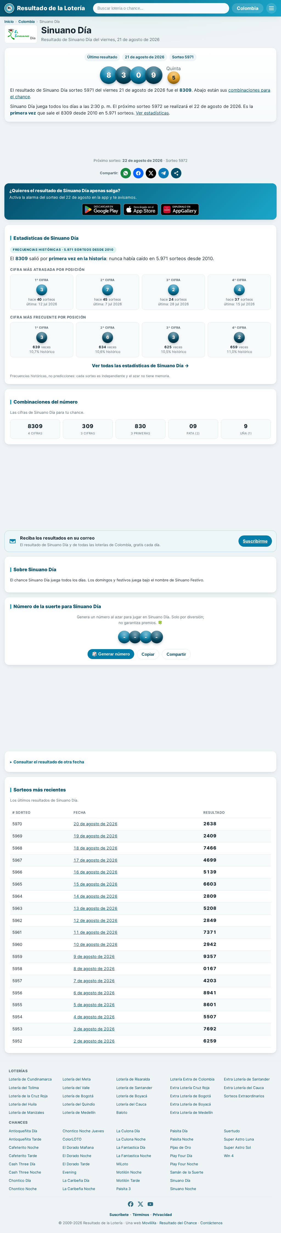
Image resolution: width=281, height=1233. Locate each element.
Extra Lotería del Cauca (244, 1087)
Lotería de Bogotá (78, 1096)
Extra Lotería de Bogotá (190, 1096)
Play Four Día (181, 1155)
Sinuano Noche (183, 1188)
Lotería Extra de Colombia (192, 1079)
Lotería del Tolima (24, 1087)
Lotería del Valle (76, 1087)
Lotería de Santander (134, 1087)
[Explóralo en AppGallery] (180, 209)
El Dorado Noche (77, 1155)
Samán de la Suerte (186, 1172)
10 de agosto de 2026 (95, 944)
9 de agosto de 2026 (94, 956)
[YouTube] (150, 1204)
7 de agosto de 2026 (94, 980)
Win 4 (229, 1155)
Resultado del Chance (178, 1223)
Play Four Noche (184, 1164)
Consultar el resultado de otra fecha (48, 762)
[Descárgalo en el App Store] (140, 209)
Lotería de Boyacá (131, 1096)
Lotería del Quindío (79, 1104)
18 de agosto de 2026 (95, 848)
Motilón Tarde (128, 1180)
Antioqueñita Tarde (25, 1139)
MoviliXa (149, 1223)
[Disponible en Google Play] (101, 209)
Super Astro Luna (239, 1139)
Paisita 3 (123, 1188)
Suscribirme (255, 541)
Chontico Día (20, 1180)
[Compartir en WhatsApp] (125, 173)
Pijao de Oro (180, 1147)
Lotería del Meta (77, 1079)
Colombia (247, 8)
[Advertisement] (140, 140)
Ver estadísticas (152, 113)
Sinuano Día (180, 1180)
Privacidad (162, 1214)
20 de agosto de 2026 (95, 823)
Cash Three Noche (25, 1172)
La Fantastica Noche (133, 1155)
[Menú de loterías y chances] (271, 8)
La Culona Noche (131, 1139)
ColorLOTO (72, 1139)
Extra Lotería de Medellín (191, 1112)
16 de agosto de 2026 (95, 872)
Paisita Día (178, 1131)
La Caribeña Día (76, 1180)
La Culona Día (128, 1131)
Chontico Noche (23, 1188)
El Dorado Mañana (78, 1147)
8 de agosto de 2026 (94, 968)
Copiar (148, 654)
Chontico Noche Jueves (83, 1131)
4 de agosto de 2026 (94, 1016)
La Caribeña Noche (79, 1188)
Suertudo (232, 1131)
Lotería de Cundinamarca (30, 1079)
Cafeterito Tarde (23, 1155)
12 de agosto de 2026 (95, 920)
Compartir (176, 654)
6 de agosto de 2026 (94, 992)
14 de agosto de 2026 (95, 896)
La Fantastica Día (130, 1147)
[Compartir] (176, 173)
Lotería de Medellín (79, 1112)
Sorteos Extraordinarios (244, 1096)
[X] (140, 1204)
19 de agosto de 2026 (95, 836)
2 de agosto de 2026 (94, 1041)
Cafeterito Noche (24, 1147)
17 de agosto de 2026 (95, 860)
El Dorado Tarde (76, 1164)
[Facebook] (130, 1204)
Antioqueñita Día (23, 1131)
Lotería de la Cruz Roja (28, 1096)
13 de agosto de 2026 (95, 908)
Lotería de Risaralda (133, 1079)
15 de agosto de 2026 (95, 884)
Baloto (121, 1112)
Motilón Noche (129, 1172)
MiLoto (122, 1164)
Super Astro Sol (237, 1147)
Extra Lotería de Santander (247, 1079)
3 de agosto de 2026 (94, 1029)
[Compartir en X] (151, 173)
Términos (141, 1214)
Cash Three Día (22, 1164)
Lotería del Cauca (131, 1104)
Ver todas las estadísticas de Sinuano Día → (140, 365)
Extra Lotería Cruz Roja (189, 1087)
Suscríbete (119, 1214)
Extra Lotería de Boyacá (190, 1104)
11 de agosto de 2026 (95, 932)
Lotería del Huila (22, 1104)
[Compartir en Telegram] (163, 173)
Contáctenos (211, 1223)
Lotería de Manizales (26, 1112)
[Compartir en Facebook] (138, 173)
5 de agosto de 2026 (94, 1004)
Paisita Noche (181, 1139)
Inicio (9, 21)
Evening (69, 1172)
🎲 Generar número (111, 654)
